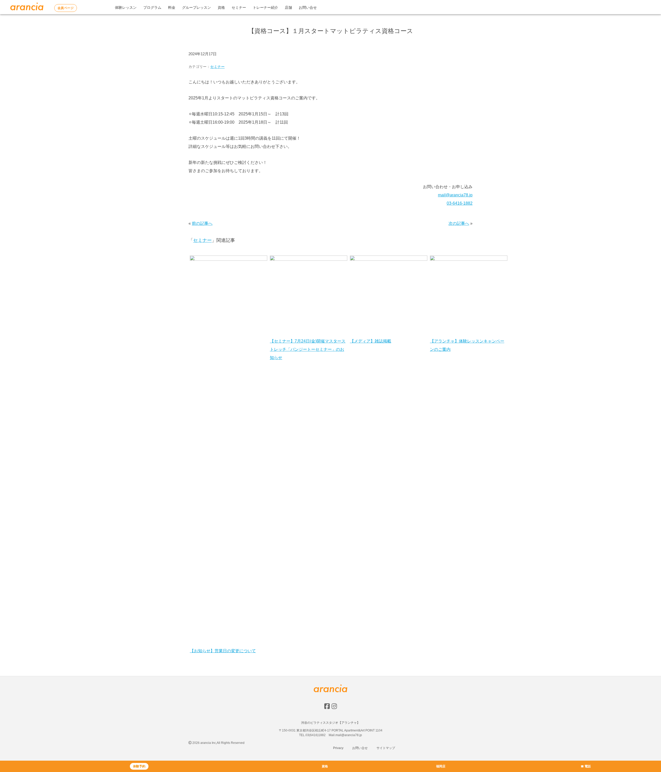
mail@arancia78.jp (455, 195)
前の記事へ (202, 223)
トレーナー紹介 (265, 7)
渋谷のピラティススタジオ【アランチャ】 (330, 723)
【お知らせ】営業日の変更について (223, 651)
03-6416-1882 (460, 203)
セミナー (239, 7)
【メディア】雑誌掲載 (370, 341)
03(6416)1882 (315, 735)
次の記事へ (458, 223)
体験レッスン (126, 7)
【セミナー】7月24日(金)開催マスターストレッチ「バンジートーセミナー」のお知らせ (307, 349)
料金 (171, 7)
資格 (221, 7)
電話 (588, 766)
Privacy (338, 748)
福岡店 (440, 766)
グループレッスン (196, 7)
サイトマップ (385, 748)
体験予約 (139, 766)
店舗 (288, 7)
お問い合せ (308, 7)
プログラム (152, 7)
